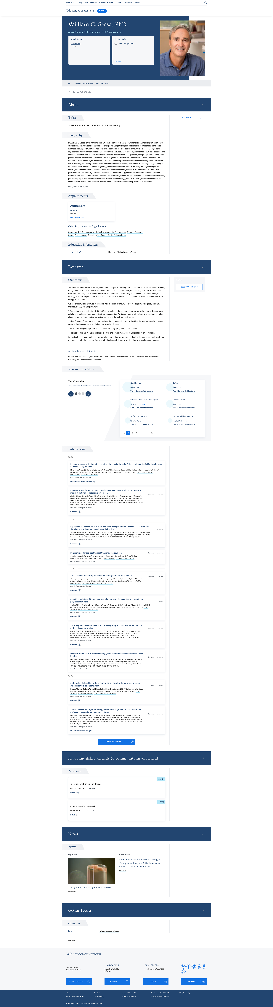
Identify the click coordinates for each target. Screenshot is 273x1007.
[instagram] (194, 966)
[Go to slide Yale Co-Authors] (76, 393)
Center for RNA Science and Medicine (84, 232)
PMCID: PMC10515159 (134, 722)
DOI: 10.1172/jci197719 (88, 505)
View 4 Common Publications (141, 424)
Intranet (68, 993)
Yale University (99, 997)
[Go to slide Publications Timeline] (79, 393)
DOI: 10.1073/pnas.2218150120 (80, 724)
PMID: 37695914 (120, 722)
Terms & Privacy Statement (75, 997)
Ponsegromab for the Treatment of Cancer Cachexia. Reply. (96, 553)
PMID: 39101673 (75, 583)
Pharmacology (75, 44)
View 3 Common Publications (184, 424)
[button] (182, 48)
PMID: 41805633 (131, 503)
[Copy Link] (203, 104)
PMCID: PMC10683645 (85, 693)
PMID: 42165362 (142, 472)
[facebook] (188, 966)
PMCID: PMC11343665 (111, 638)
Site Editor (97, 993)
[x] (183, 971)
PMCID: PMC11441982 (89, 583)
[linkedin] (199, 966)
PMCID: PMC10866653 (95, 666)
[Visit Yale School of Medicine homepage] (83, 954)
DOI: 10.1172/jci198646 (133, 537)
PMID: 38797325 (97, 638)
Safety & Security (184, 993)
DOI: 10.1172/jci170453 (111, 666)
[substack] (204, 966)
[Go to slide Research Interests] (71, 394)
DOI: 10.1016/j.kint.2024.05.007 (129, 638)
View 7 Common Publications (141, 391)
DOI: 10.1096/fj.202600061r (89, 474)
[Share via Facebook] (74, 92)
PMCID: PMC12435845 (117, 537)
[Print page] (89, 92)
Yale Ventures (120, 235)
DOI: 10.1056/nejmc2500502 (125, 558)
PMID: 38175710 (82, 666)
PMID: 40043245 (109, 558)
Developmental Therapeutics (113, 232)
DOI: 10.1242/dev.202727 (105, 583)
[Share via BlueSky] (81, 92)
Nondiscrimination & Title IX (160, 993)
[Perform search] (205, 2)
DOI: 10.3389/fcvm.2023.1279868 (105, 693)
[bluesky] (183, 966)
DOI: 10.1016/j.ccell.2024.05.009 (88, 609)
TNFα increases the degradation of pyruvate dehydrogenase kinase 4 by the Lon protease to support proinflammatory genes (105, 710)
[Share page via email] (85, 92)
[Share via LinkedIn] (78, 92)
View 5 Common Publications (184, 391)
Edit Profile (72, 941)
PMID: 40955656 (103, 537)
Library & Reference (129, 997)
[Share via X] (70, 92)
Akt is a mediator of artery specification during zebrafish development (101, 575)
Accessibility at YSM (129, 993)
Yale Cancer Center (105, 235)
